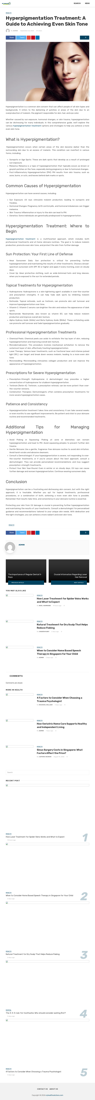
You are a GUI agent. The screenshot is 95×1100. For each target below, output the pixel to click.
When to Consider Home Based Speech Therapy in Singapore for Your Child (59, 652)
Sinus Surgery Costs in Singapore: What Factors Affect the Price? (60, 751)
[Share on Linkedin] (38, 38)
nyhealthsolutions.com (54, 1095)
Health (8, 13)
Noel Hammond (45, 605)
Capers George (45, 757)
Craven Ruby (44, 631)
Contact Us (42, 1089)
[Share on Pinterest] (33, 38)
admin (15, 31)
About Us (53, 1089)
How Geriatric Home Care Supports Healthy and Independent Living (62, 725)
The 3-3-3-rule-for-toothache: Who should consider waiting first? (36, 1013)
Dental (8, 1010)
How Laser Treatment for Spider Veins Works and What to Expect (63, 600)
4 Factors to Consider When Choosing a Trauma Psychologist (59, 699)
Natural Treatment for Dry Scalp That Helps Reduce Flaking (62, 626)
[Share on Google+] (29, 38)
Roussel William (45, 705)
